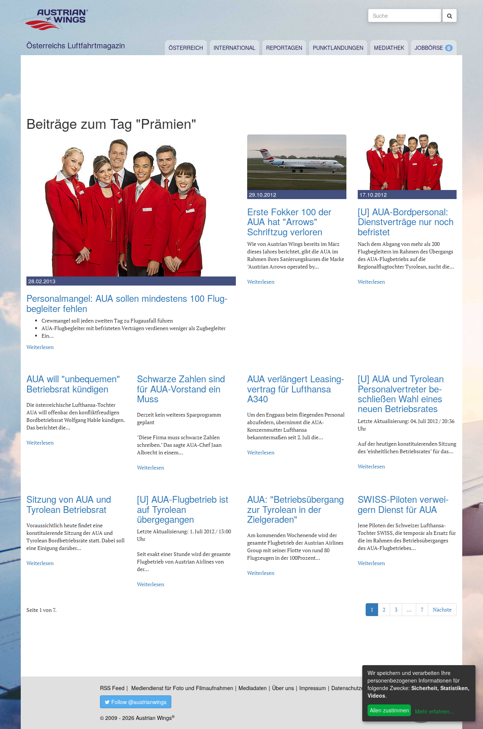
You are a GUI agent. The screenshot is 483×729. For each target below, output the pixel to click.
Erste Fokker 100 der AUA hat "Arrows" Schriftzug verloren (289, 221)
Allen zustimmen (389, 710)
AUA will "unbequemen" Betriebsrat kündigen (73, 383)
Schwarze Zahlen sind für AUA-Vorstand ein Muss (181, 388)
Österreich (186, 47)
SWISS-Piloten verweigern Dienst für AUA (403, 503)
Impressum (312, 688)
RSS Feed (112, 688)
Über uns (283, 688)
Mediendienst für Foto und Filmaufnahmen (182, 688)
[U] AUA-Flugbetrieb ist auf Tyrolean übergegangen (182, 508)
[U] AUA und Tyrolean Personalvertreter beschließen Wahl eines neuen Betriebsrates (401, 393)
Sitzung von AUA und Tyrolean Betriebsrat (68, 503)
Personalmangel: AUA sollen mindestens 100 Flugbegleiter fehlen (127, 302)
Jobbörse (429, 47)
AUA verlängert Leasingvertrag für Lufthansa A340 (295, 388)
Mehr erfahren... (434, 711)
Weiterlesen (40, 347)
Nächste (442, 609)
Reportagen (284, 47)
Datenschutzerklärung (357, 688)
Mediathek (389, 47)
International (234, 47)
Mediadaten (252, 688)
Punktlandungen (338, 47)
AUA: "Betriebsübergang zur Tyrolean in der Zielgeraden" (295, 508)
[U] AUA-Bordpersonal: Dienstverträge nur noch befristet (406, 221)
